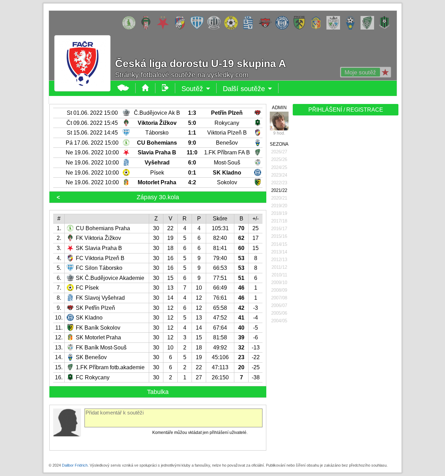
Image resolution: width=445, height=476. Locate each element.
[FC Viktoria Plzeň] (181, 28)
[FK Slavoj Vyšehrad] (249, 28)
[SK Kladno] (283, 28)
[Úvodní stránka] (145, 88)
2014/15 (279, 244)
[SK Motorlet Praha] (317, 28)
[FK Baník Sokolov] (300, 28)
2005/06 (279, 313)
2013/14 (279, 252)
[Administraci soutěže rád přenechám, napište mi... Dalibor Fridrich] (279, 121)
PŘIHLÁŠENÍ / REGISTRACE (345, 110)
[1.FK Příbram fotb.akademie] (369, 28)
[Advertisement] (345, 226)
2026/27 (279, 151)
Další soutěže (250, 89)
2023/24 (279, 175)
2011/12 (279, 267)
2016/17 (279, 228)
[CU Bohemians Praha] (130, 28)
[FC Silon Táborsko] (198, 28)
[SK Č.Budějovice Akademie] (215, 28)
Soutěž (199, 89)
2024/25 (279, 167)
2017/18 (279, 221)
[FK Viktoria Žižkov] (147, 28)
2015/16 (279, 236)
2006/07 (279, 305)
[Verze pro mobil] (165, 88)
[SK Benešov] (352, 28)
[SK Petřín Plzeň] (266, 28)
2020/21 (279, 198)
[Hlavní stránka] (123, 88)
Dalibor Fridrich (75, 465)
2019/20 (279, 205)
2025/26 (279, 159)
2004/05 (279, 320)
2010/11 (279, 274)
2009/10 (279, 282)
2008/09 (279, 290)
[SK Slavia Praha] (164, 28)
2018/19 (279, 213)
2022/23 (279, 182)
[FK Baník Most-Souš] (334, 28)
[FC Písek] (232, 28)
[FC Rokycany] (386, 28)
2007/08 (279, 297)
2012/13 (279, 259)
